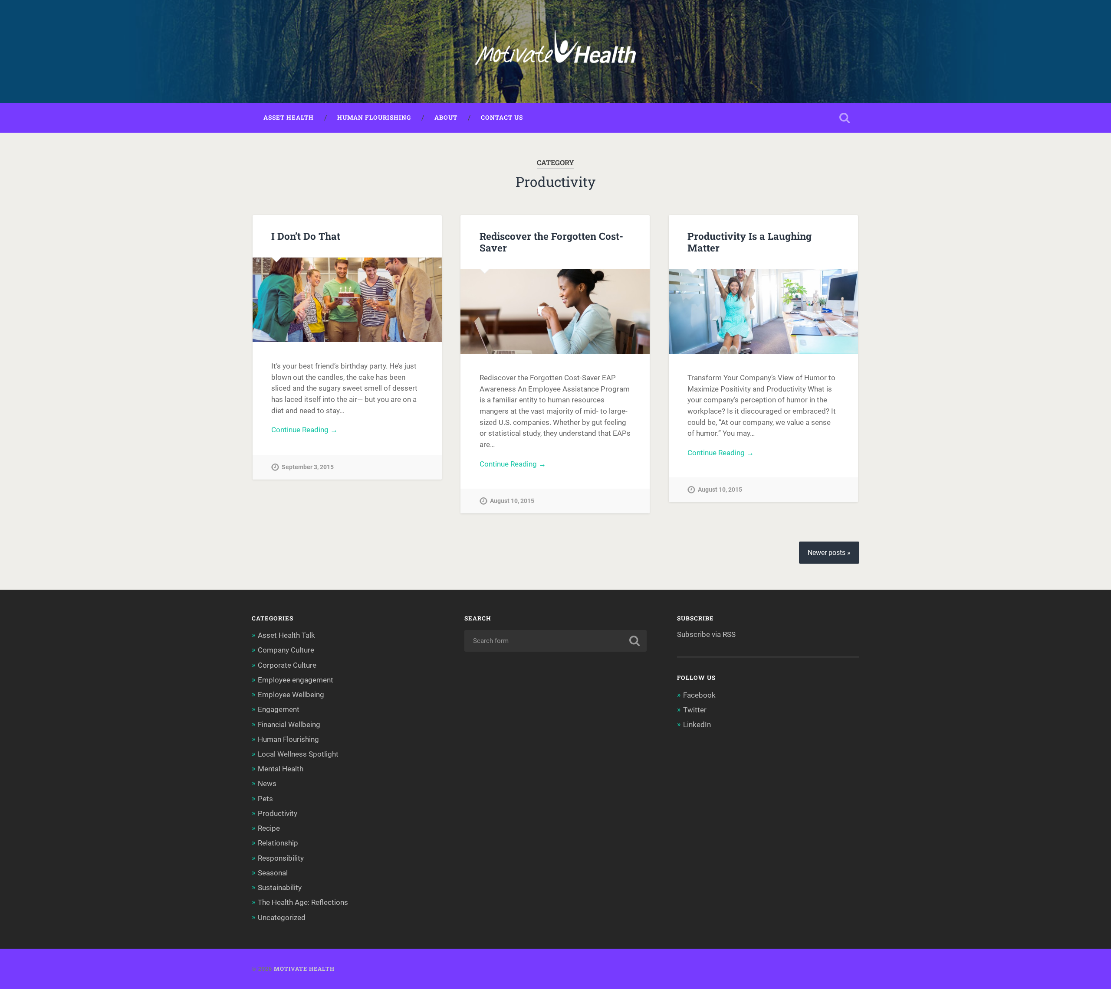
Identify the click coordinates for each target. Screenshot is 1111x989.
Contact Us (502, 117)
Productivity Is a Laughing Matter (749, 241)
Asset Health (288, 117)
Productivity (277, 813)
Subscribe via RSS (706, 634)
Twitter (695, 709)
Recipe (269, 828)
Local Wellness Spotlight (298, 754)
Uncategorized (282, 917)
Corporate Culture (287, 665)
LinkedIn (697, 724)
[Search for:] (555, 641)
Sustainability (280, 887)
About (445, 117)
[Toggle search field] (844, 118)
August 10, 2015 (512, 501)
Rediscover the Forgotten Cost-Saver (551, 241)
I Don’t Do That (305, 235)
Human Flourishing (374, 117)
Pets (265, 798)
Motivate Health (304, 968)
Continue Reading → (304, 429)
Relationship (278, 843)
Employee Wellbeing (291, 694)
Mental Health (280, 768)
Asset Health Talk (286, 635)
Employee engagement (295, 680)
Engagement (278, 709)
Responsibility (281, 858)
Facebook (699, 695)
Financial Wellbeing (289, 724)
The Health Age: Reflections (303, 902)
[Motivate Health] (555, 51)
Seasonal (273, 872)
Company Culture (286, 650)
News (267, 783)
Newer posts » (829, 552)
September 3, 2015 (308, 467)
